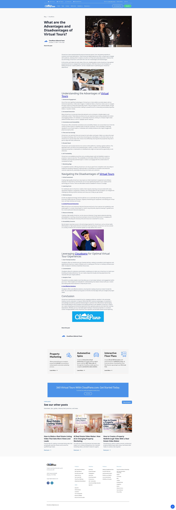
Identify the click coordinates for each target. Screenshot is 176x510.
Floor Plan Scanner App (79, 473)
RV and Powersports (92, 477)
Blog (117, 478)
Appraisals (90, 484)
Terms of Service (120, 490)
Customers (77, 491)
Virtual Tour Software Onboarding (123, 469)
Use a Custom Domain (107, 477)
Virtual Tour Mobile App (79, 479)
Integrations (119, 484)
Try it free (88, 393)
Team (63, 6)
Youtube (118, 480)
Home (58, 6)
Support (118, 474)
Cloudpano (81, 253)
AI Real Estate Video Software (80, 481)
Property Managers (92, 471)
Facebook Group (120, 482)
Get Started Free (117, 6)
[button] (120, 1)
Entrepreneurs (91, 479)
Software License (120, 488)
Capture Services (78, 475)
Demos (118, 486)
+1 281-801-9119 (111, 1)
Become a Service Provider (80, 497)
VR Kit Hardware (78, 489)
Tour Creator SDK (78, 477)
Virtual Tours (107, 174)
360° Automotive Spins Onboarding (121, 472)
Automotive (91, 475)
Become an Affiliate (78, 495)
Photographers (91, 473)
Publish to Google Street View (108, 469)
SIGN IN (126, 1)
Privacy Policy (119, 491)
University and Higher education (95, 483)
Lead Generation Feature (107, 473)
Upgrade (128, 6)
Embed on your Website (107, 475)
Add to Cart (73, 6)
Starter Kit (76, 487)
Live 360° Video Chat (106, 471)
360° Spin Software (78, 471)
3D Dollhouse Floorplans (107, 479)
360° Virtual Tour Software (79, 469)
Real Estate (91, 469)
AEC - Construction (92, 481)
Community (119, 476)
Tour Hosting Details (78, 493)
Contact (67, 6)
